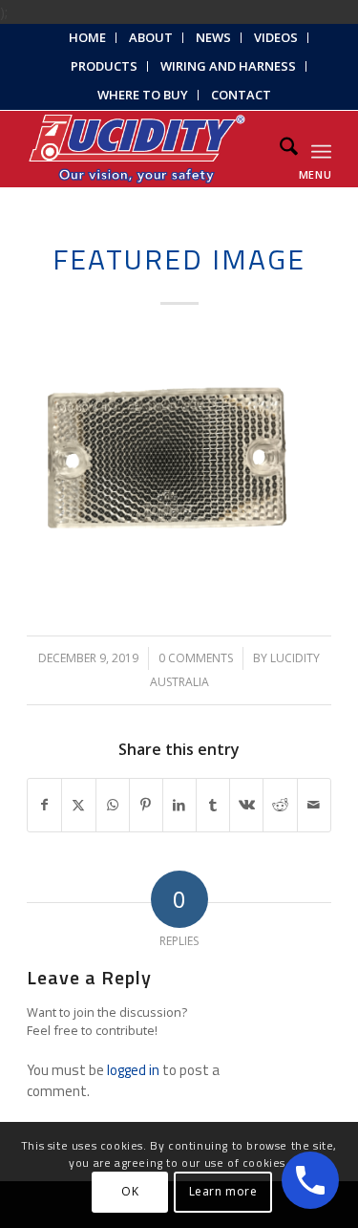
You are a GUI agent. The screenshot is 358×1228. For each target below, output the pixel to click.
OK (129, 1191)
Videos (276, 37)
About (151, 37)
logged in (133, 1070)
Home (87, 37)
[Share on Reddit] (279, 805)
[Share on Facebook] (44, 805)
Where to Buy (142, 94)
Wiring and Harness (228, 66)
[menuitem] (87, 37)
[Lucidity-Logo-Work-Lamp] (148, 149)
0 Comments (195, 658)
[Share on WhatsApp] (112, 805)
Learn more (223, 1191)
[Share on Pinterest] (146, 805)
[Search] (279, 149)
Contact (241, 94)
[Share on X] (78, 805)
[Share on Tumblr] (213, 805)
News (213, 37)
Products (104, 66)
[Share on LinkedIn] (179, 805)
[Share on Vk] (246, 805)
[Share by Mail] (314, 805)
